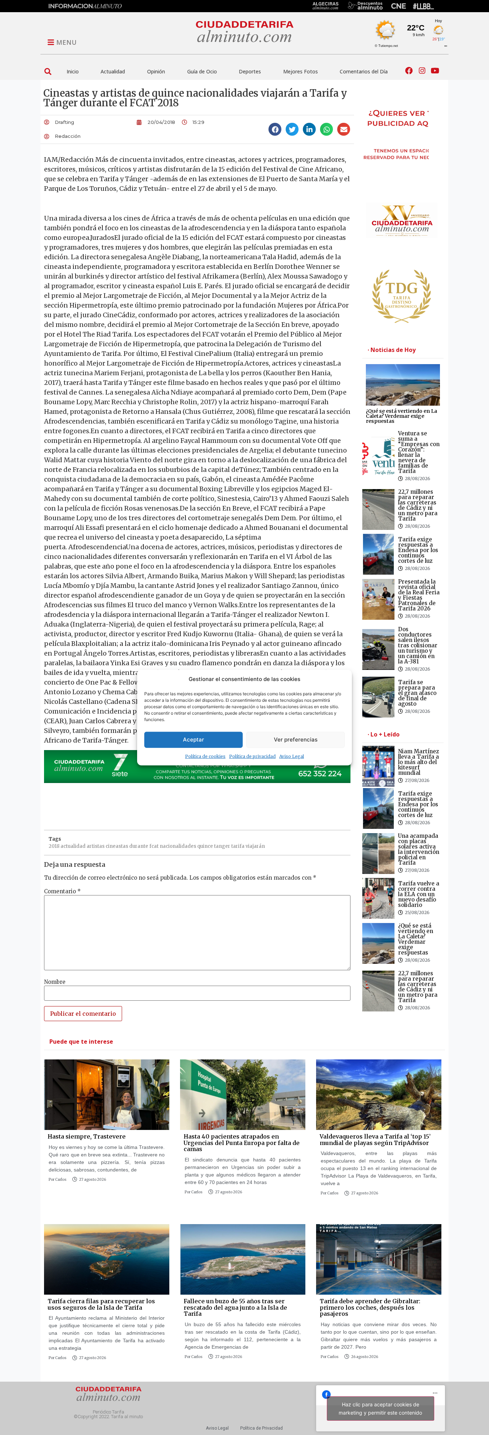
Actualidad (113, 71)
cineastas (117, 846)
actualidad (73, 846)
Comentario (62, 891)
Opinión (156, 71)
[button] (48, 71)
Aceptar (193, 739)
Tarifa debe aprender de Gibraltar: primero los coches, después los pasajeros (370, 1307)
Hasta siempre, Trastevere (87, 1136)
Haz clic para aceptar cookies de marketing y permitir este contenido (380, 1408)
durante (138, 846)
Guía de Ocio (202, 71)
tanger (222, 846)
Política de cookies (205, 756)
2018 (54, 846)
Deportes (250, 71)
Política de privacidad (252, 756)
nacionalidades (178, 846)
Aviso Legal (291, 756)
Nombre (55, 982)
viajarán (255, 846)
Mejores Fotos (300, 71)
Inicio (73, 71)
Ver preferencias (296, 739)
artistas (96, 846)
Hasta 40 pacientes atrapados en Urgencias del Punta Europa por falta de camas (242, 1143)
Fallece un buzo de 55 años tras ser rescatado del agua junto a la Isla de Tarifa (235, 1307)
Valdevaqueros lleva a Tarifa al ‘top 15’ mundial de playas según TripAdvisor (375, 1139)
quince (205, 846)
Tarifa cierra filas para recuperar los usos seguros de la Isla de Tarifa (101, 1304)
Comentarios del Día (364, 71)
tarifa (238, 846)
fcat (154, 846)
